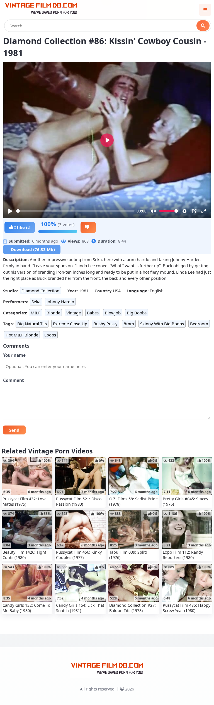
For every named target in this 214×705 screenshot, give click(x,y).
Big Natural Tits (32, 323)
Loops (50, 335)
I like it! (21, 227)
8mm (129, 323)
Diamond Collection (40, 290)
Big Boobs (137, 313)
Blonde (53, 313)
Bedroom (199, 323)
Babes (93, 313)
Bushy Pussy (105, 323)
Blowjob (113, 313)
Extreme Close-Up (70, 323)
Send (14, 430)
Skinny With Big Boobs (162, 323)
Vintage (73, 313)
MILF (35, 313)
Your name (14, 355)
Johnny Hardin (60, 301)
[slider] (75, 211)
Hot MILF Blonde (22, 335)
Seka (35, 301)
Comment (13, 380)
